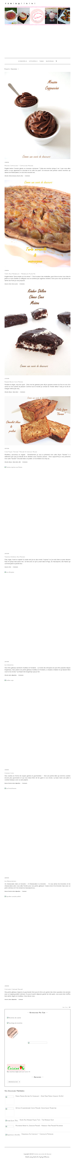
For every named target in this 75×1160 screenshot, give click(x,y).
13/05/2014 (7, 769)
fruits (10, 284)
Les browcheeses (10, 881)
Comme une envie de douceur (42, 1154)
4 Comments (27, 175)
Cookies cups (9, 773)
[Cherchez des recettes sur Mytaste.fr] (14, 1023)
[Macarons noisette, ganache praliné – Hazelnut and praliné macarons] (10, 1127)
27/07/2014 (7, 378)
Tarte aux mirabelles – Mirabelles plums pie (20, 274)
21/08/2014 (7, 270)
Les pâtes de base (32, 61)
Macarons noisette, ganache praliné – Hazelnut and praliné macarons (39, 1125)
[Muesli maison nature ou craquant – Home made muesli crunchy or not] (10, 1100)
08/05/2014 (7, 877)
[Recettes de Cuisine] (14, 1018)
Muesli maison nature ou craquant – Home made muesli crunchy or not (40, 1096)
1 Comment (24, 891)
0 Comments (24, 462)
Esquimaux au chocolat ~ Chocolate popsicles (37, 1134)
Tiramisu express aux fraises (15, 557)
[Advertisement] (37, 41)
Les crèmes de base (22, 61)
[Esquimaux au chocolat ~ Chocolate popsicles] (13, 1135)
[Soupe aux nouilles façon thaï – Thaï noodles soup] (12, 1120)
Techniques (42, 61)
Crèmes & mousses (12, 175)
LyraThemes (45, 1157)
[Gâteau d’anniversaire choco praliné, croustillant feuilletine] (10, 1112)
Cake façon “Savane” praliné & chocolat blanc (21, 452)
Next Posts (65, 1007)
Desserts (18, 175)
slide (20, 462)
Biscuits (6, 783)
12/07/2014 (7, 661)
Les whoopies (9, 665)
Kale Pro (36, 1157)
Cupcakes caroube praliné (14, 989)
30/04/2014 (7, 986)
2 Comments (22, 284)
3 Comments (24, 783)
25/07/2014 (7, 448)
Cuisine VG (27, 1072)
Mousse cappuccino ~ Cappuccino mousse (19, 165)
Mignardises (14, 675)
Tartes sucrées (15, 284)
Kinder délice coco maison (14, 382)
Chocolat (6, 175)
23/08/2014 (7, 162)
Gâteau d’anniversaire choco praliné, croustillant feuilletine (36, 1108)
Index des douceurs (50, 61)
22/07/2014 (7, 553)
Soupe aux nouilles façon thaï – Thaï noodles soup (37, 1119)
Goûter (16, 392)
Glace (22, 175)
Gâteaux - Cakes (12, 392)
